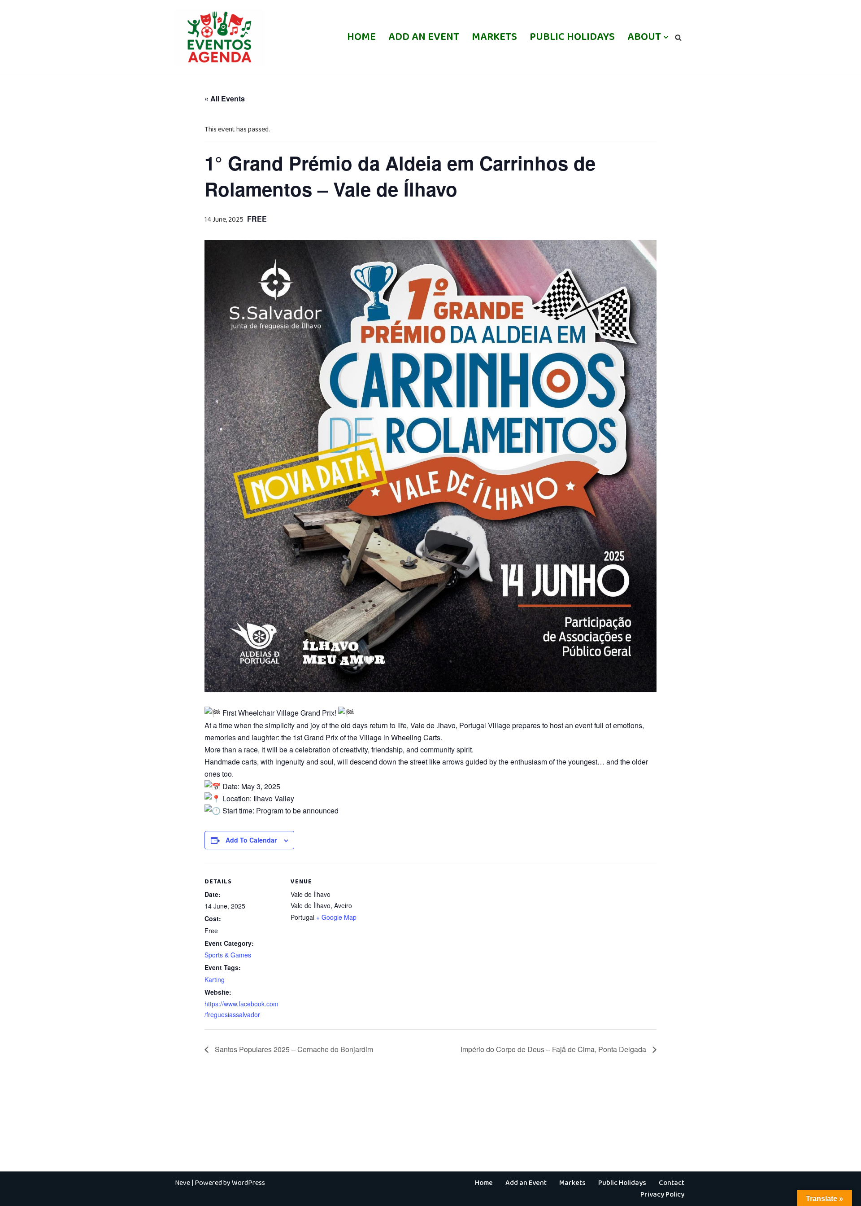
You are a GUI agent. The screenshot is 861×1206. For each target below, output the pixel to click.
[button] (666, 37)
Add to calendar (251, 839)
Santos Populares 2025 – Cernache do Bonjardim (293, 1049)
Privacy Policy (662, 1194)
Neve (182, 1183)
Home (361, 37)
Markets (494, 37)
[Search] (678, 37)
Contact (671, 1183)
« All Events (224, 98)
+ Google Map (336, 917)
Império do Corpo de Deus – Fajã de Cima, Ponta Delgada (554, 1049)
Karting (214, 979)
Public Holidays (572, 37)
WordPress (248, 1183)
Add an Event (423, 37)
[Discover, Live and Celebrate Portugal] (220, 37)
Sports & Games (227, 954)
